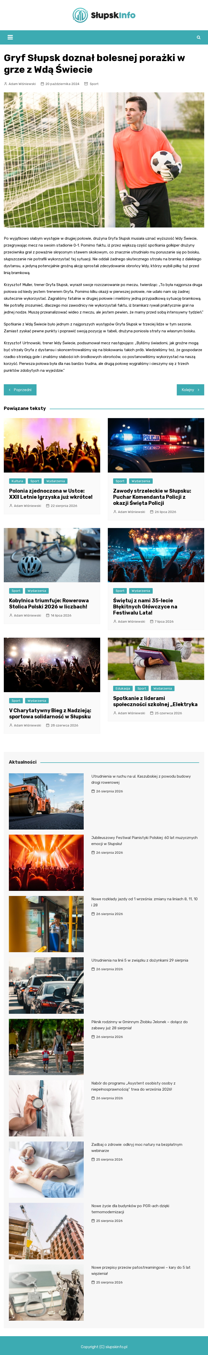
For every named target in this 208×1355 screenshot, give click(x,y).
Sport (94, 84)
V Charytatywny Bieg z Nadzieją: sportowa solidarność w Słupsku (50, 713)
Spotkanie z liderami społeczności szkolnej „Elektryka (155, 701)
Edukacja (123, 688)
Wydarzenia (55, 481)
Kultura (17, 481)
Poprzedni (22, 389)
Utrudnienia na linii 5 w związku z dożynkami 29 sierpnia (139, 960)
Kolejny (188, 389)
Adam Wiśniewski (22, 84)
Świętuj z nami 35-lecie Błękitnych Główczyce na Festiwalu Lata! (145, 606)
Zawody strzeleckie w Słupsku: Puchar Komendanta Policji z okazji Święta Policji (152, 497)
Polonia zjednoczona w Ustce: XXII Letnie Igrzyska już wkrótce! (51, 494)
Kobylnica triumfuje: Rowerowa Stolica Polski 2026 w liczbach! (49, 603)
